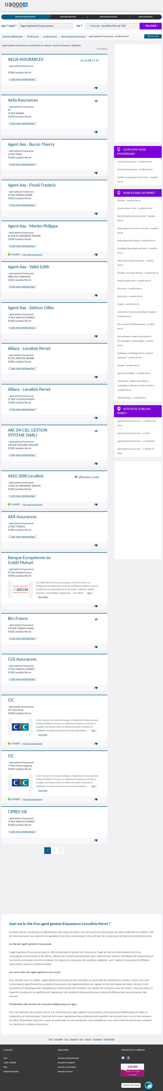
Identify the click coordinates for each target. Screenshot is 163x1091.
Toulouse (74, 1039)
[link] (61, 850)
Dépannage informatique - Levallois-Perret (136, 241)
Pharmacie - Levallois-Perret (129, 289)
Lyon (66, 1039)
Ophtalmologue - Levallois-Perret (132, 398)
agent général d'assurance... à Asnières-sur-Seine (136, 423)
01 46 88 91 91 (90, 60)
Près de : (96, 26)
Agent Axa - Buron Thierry (31, 144)
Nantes (88, 1039)
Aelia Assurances (23, 100)
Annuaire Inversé (145, 17)
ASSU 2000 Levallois (26, 476)
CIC (11, 700)
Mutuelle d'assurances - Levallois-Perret (135, 169)
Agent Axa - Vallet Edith (29, 267)
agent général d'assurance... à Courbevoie (136, 441)
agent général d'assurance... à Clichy (133, 433)
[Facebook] (128, 1057)
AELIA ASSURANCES (25, 59)
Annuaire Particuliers (108, 17)
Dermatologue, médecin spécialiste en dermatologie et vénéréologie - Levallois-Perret (135, 341)
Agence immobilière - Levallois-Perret (134, 373)
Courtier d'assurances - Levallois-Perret (134, 162)
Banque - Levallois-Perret (128, 365)
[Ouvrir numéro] (89, 477)
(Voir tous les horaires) (32, 254)
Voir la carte (153, 36)
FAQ (5, 1067)
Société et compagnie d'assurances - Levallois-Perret (137, 179)
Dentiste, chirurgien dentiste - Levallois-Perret (137, 273)
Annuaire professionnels (68, 1058)
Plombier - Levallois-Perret (129, 200)
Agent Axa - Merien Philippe (33, 226)
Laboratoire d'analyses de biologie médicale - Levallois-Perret (137, 314)
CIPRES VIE (17, 812)
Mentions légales (11, 1071)
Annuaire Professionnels (25, 17)
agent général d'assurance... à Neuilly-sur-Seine (136, 451)
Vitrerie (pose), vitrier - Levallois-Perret (134, 208)
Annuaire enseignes (66, 1062)
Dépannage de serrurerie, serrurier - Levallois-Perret (137, 230)
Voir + (89, 593)
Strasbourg (98, 1039)
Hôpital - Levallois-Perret (128, 304)
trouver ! (151, 26)
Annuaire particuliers (67, 1067)
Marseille (58, 1039)
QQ (9, 26)
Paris (51, 1039)
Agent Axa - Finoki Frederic (32, 185)
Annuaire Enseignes (68, 17)
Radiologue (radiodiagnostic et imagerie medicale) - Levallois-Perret (135, 355)
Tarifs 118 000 (10, 1062)
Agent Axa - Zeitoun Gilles (31, 308)
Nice (81, 1039)
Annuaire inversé (65, 1071)
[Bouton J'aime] (96, 88)
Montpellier (109, 1039)
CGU (5, 1058)
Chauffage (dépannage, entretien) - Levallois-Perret (137, 250)
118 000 (133, 1066)
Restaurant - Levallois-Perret (130, 296)
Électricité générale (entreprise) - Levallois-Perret (136, 218)
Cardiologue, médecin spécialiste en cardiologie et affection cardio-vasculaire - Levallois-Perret (136, 385)
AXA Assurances (22, 517)
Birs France (18, 619)
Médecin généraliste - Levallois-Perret (134, 281)
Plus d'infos (43, 597)
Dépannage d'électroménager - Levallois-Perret (135, 263)
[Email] (123, 1057)
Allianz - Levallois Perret (29, 349)
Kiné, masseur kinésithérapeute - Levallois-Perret (136, 326)
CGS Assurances (22, 659)
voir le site (42, 735)
